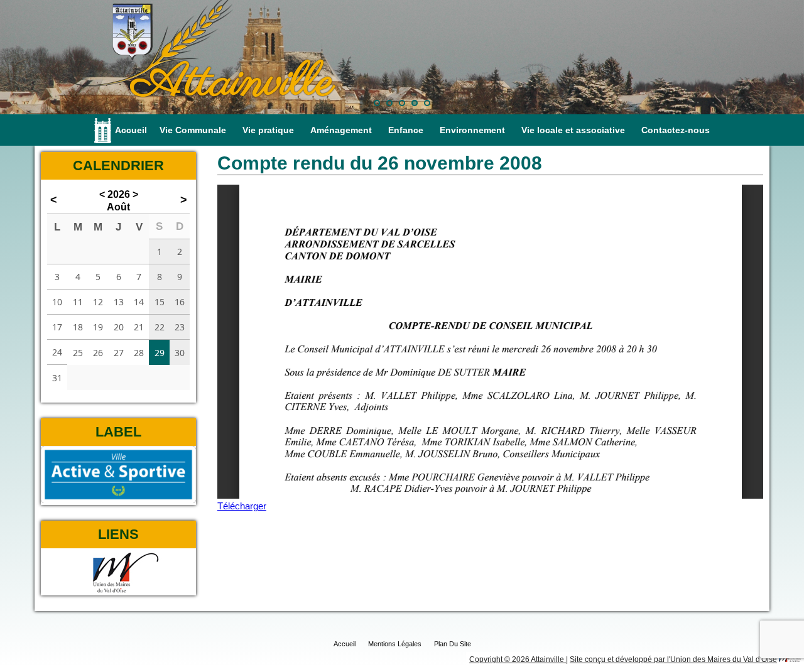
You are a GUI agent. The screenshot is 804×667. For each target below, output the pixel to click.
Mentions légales (394, 644)
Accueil (131, 130)
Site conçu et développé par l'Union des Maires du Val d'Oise (673, 659)
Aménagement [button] (341, 130)
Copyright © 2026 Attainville (517, 659)
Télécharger (241, 506)
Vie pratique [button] (268, 130)
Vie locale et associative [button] (573, 130)
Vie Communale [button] (193, 130)
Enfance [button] (405, 130)
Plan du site (452, 644)
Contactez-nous (675, 130)
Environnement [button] (472, 130)
